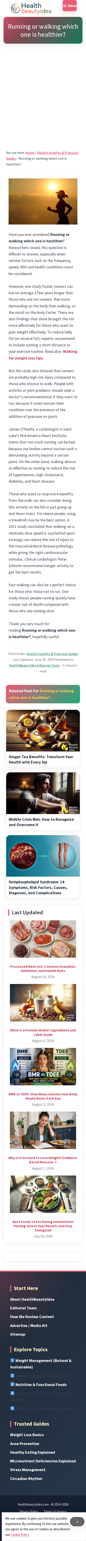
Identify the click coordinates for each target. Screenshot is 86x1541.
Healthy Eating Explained (32, 1452)
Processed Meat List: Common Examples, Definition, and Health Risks (43, 968)
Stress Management (27, 1469)
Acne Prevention (24, 1443)
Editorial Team (23, 1307)
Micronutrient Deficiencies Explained (43, 1460)
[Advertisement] (43, 91)
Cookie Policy (20, 1535)
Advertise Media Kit (28, 1325)
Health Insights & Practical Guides (52, 653)
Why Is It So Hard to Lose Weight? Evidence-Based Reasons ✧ (43, 1159)
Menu (72, 5)
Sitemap (17, 1334)
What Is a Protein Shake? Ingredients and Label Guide (43, 1032)
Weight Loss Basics (27, 1434)
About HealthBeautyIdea (32, 1299)
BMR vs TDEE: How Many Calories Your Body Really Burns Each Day (43, 1096)
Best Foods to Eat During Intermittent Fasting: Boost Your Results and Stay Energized (43, 1225)
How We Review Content (32, 1316)
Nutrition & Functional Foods (41, 1384)
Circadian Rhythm (26, 1478)
